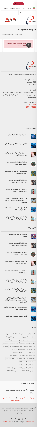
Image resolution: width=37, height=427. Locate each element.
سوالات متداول (8, 398)
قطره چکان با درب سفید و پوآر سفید (15, 340)
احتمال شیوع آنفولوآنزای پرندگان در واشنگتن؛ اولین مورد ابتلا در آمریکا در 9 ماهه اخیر (16, 201)
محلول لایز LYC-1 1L (12, 368)
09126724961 (7, 422)
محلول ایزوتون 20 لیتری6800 (27, 362)
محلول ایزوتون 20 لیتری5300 (27, 368)
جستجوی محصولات (15, 8)
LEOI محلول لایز (20, 359)
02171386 (32, 105)
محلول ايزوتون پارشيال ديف (17, 355)
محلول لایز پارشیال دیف (12, 337)
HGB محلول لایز (10, 359)
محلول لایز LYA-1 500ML (13, 371)
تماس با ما (5, 8)
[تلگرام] (20, 12)
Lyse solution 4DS (16, 352)
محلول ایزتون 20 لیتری (18, 349)
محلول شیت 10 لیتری (29, 337)
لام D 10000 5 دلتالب (29, 346)
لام (20, 337)
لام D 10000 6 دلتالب (9, 343)
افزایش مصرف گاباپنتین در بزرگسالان (16, 144)
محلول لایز (5, 346)
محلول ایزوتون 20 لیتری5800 (27, 365)
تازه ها (33, 334)
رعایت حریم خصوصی (26, 398)
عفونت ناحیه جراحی (12, 334)
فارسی (30, 8)
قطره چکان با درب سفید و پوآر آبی (25, 343)
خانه (24, 8)
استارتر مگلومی (31, 340)
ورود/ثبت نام (17, 4)
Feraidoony (30, 421)
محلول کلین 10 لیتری (29, 352)
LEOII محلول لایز (30, 359)
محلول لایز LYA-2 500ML (28, 371)
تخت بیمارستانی (30, 355)
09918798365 (31, 107)
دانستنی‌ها (22, 334)
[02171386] (16, 12)
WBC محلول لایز (31, 349)
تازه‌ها (28, 334)
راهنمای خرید (15, 400)
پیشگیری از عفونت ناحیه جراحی (17, 135)
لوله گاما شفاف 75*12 (16, 346)
